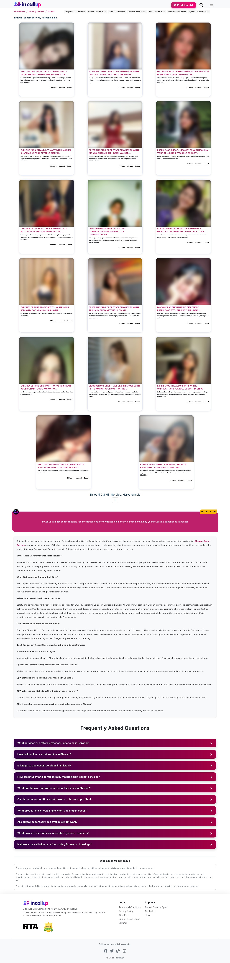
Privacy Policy (126, 911)
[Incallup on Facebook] (105, 950)
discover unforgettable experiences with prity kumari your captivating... (114, 387)
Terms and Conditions (130, 907)
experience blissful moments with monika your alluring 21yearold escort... (182, 151)
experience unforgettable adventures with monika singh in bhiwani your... (43, 230)
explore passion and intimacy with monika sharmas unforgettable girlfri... (45, 151)
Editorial (123, 923)
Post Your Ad (185, 5)
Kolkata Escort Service (177, 12)
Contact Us (150, 911)
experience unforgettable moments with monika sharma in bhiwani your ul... (114, 151)
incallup (119, 957)
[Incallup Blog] (118, 950)
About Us (123, 915)
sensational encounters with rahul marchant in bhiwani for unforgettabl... (181, 230)
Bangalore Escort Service (75, 12)
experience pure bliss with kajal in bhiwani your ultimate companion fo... (46, 387)
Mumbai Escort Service (97, 12)
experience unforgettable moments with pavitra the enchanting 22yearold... (114, 73)
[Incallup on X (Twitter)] (112, 950)
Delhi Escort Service (117, 12)
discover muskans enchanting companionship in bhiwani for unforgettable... (107, 232)
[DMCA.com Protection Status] (48, 927)
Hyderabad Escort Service (199, 12)
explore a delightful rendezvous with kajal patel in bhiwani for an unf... (163, 466)
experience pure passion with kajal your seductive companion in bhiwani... (44, 308)
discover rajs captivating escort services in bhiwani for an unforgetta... (183, 73)
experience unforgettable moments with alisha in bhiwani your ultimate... (114, 308)
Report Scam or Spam (156, 907)
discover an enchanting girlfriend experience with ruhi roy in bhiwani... (179, 308)
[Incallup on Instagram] (124, 950)
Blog (147, 915)
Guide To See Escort (129, 919)
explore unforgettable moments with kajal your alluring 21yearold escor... (43, 73)
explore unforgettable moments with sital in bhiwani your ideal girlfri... (61, 466)
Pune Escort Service (157, 12)
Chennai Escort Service (137, 12)
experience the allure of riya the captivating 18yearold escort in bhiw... (180, 387)
